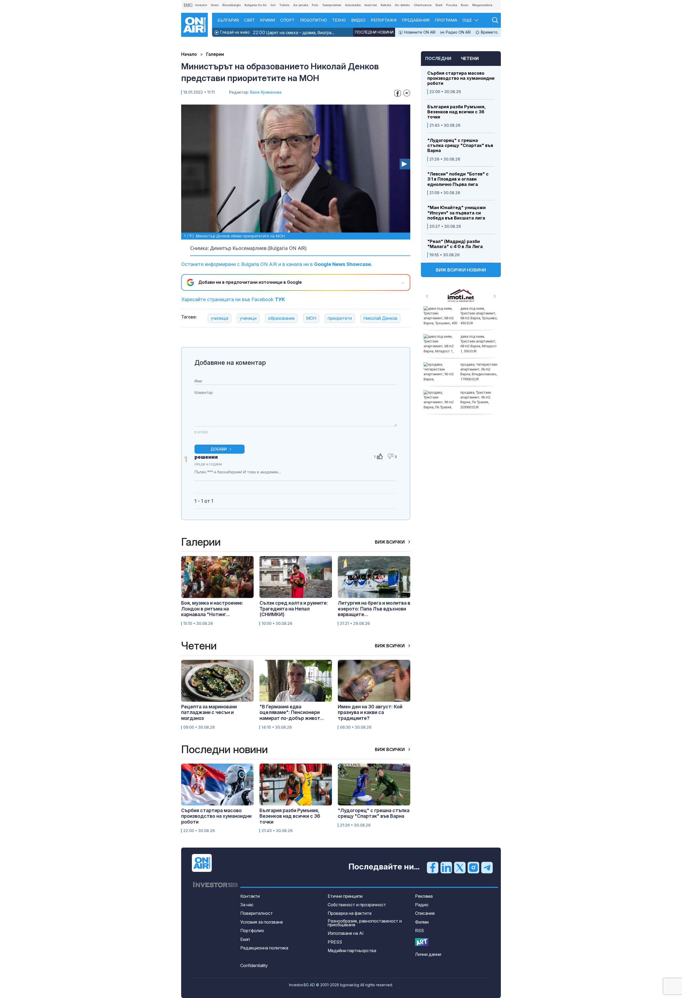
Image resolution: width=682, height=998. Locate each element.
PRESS (335, 942)
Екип (245, 939)
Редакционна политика (264, 948)
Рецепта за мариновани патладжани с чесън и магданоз (209, 712)
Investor (201, 5)
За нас (247, 905)
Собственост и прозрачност (357, 905)
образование (281, 318)
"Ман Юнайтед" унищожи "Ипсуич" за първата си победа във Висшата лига (456, 212)
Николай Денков (380, 318)
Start (439, 5)
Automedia (353, 5)
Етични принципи (345, 896)
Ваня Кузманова (266, 92)
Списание (425, 913)
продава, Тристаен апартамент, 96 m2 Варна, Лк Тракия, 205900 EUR (475, 399)
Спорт (287, 20)
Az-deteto (402, 5)
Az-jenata (300, 5)
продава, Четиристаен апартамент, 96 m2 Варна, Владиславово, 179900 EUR (478, 371)
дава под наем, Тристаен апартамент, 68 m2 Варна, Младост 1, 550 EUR (478, 343)
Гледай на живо (234, 32)
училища (219, 318)
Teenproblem (331, 5)
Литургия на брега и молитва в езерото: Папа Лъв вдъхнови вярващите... (374, 608)
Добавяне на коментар (230, 362)
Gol (272, 5)
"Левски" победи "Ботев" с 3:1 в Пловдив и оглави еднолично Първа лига (458, 179)
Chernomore (423, 5)
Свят (249, 20)
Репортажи (383, 20)
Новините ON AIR (419, 32)
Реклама (424, 896)
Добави (218, 449)
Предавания (415, 20)
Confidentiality (254, 965)
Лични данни (428, 954)
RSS (419, 930)
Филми (422, 922)
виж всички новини (461, 270)
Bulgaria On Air (256, 5)
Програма (446, 20)
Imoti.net (370, 5)
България (228, 20)
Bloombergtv (231, 5)
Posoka (451, 5)
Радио (421, 905)
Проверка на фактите (350, 913)
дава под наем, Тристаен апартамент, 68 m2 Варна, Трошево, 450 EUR (479, 315)
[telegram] (487, 867)
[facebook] (433, 867)
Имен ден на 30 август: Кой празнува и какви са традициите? (370, 712)
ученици (248, 318)
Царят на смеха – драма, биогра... (294, 32)
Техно (339, 20)
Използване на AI (346, 933)
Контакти (250, 896)
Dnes (215, 5)
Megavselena (482, 5)
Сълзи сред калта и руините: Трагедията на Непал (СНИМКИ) (293, 608)
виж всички (390, 542)
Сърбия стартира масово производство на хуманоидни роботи (460, 78)
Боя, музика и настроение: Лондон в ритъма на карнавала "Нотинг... (212, 608)
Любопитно (313, 20)
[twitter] (460, 867)
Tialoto (284, 5)
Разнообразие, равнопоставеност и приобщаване (365, 923)
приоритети (340, 318)
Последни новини (374, 32)
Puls (315, 5)
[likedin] (446, 867)
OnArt (421, 942)
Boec (465, 5)
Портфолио (252, 930)
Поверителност (256, 913)
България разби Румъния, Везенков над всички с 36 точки (456, 111)
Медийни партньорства (352, 950)
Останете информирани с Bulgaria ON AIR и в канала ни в (276, 264)
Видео (358, 20)
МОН (311, 318)
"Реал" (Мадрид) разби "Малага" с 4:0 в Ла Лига (455, 244)
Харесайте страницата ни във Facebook (233, 299)
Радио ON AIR (458, 32)
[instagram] (473, 867)
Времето (489, 32)
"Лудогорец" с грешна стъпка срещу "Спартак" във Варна (460, 145)
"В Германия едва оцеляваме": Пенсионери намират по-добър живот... (291, 712)
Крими (267, 20)
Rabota (386, 5)
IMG (188, 5)
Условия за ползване (261, 922)
